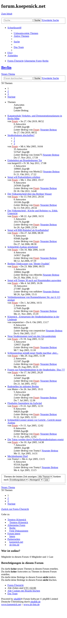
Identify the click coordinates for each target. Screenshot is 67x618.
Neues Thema (8, 74)
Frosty (15, 121)
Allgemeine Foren (16, 525)
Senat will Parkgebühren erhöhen (23, 177)
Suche (37, 20)
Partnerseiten (13, 539)
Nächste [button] (11, 97)
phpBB (17, 599)
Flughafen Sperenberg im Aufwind (24, 403)
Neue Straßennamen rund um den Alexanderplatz (31, 336)
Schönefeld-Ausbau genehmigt (22, 247)
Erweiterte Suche (50, 20)
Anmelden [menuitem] (12, 55)
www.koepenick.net (11, 604)
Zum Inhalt (6, 13)
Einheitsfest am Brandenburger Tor (24, 160)
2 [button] (8, 91)
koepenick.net (16, 542)
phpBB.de (35, 601)
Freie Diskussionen (18, 530)
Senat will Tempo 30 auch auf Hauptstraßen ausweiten (34, 280)
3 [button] (8, 94)
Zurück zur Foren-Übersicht (15, 509)
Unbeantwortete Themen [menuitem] (26, 33)
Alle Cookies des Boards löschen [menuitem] (23, 590)
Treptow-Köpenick (16, 519)
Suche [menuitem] (17, 41)
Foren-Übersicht (15, 585)
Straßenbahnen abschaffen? (20, 135)
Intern (12, 536)
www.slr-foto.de (32, 604)
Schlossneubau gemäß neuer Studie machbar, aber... (32, 353)
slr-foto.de (14, 544)
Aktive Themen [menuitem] (21, 36)
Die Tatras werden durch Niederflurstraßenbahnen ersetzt (35, 439)
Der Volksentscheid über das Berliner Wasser (29, 194)
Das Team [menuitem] (19, 47)
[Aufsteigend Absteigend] (36, 479)
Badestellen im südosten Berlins (23, 386)
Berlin (6, 67)
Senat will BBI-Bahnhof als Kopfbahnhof (28, 230)
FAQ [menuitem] (9, 52)
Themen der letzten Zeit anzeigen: (21, 476)
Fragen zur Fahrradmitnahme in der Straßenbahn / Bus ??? (36, 369)
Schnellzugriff (14, 27)
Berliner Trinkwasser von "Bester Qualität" (28, 263)
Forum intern (13, 533)
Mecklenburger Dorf (17, 456)
